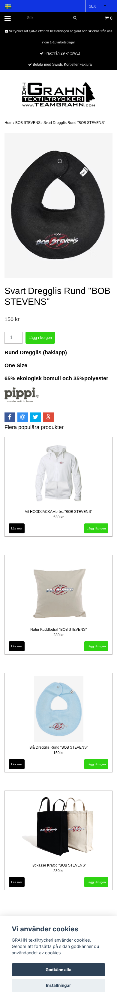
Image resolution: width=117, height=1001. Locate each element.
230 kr (58, 871)
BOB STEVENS (29, 123)
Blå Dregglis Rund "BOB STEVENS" (58, 747)
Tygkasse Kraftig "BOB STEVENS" (58, 865)
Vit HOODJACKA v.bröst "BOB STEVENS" (58, 512)
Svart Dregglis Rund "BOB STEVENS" (75, 123)
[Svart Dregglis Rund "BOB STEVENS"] (58, 205)
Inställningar (58, 985)
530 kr (58, 517)
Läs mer (16, 528)
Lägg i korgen (96, 528)
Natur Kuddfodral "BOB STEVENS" (58, 629)
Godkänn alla (58, 969)
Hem (9, 123)
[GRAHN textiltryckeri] (58, 94)
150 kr (58, 753)
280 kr (58, 635)
